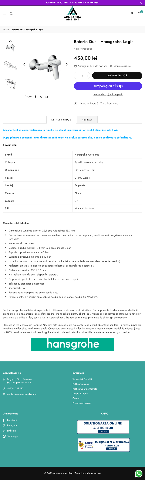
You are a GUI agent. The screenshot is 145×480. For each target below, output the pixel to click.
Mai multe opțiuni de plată (108, 94)
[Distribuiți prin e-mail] (46, 97)
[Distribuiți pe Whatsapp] (40, 97)
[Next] (66, 64)
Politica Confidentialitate (84, 389)
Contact (76, 398)
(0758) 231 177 (15, 388)
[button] (138, 13)
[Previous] (24, 64)
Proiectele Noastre (81, 403)
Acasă (6, 29)
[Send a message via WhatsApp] (138, 473)
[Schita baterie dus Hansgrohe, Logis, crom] (10, 65)
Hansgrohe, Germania (87, 154)
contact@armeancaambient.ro (22, 394)
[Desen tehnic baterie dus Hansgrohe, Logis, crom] (10, 84)
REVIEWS (87, 119)
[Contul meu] (132, 13)
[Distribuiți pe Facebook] (35, 97)
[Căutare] (11, 14)
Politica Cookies (80, 384)
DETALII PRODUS (61, 119)
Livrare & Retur (80, 393)
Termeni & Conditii (82, 379)
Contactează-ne (122, 66)
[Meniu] (4, 14)
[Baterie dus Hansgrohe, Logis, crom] (10, 47)
